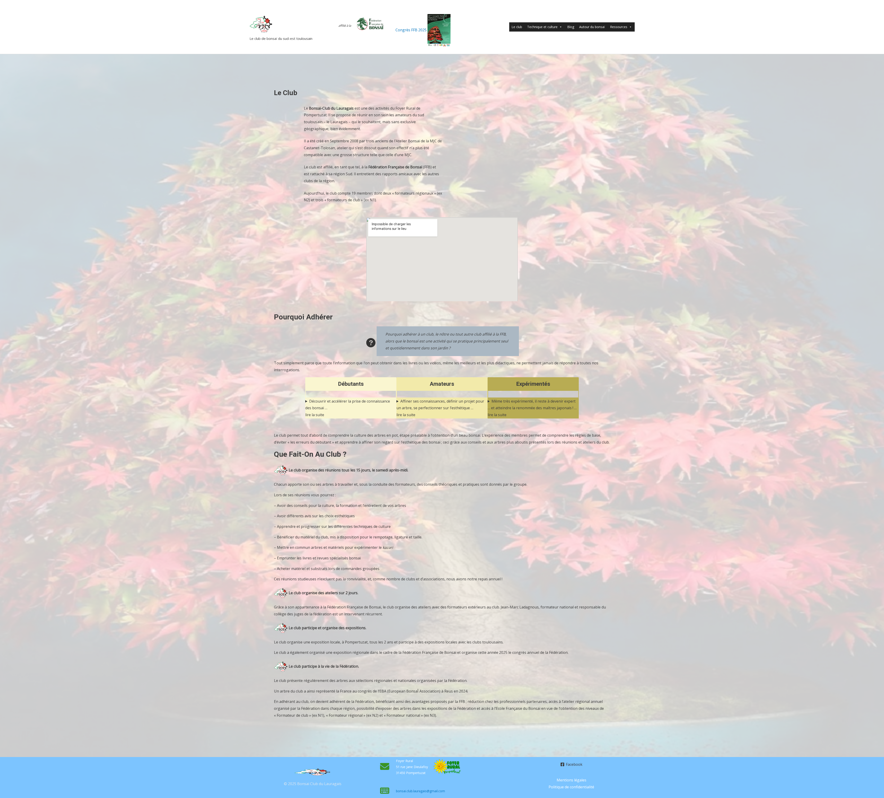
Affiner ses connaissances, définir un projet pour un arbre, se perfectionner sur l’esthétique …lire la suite (440, 408)
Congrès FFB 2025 (411, 29)
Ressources (618, 27)
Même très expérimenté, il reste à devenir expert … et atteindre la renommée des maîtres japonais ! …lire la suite (532, 408)
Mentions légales (571, 780)
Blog (570, 27)
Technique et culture (542, 27)
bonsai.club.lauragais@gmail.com (420, 791)
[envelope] (384, 766)
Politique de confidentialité (571, 786)
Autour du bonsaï (592, 27)
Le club (517, 27)
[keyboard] (384, 790)
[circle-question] (371, 342)
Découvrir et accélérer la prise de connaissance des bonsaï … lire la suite (347, 408)
